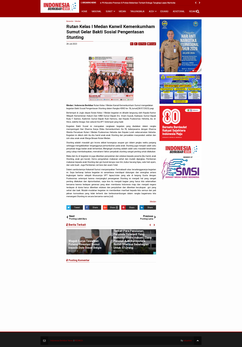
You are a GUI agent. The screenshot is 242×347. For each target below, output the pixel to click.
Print (143, 44)
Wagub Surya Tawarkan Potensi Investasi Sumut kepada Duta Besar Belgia (84, 244)
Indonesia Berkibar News (61, 340)
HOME (84, 11)
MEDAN (122, 11)
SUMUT (109, 11)
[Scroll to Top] (198, 340)
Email (152, 44)
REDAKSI (193, 11)
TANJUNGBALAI (137, 11)
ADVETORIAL (179, 11)
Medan (153, 201)
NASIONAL (96, 11)
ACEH (151, 11)
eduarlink (188, 340)
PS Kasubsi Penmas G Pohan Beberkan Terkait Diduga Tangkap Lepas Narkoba (138, 3)
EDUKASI (164, 11)
